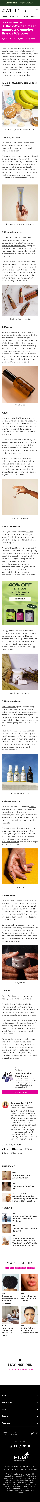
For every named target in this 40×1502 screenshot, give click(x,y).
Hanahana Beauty (10, 707)
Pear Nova (17, 906)
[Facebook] (15, 1446)
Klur (3, 418)
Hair (12, 16)
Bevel (28, 999)
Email (6, 1153)
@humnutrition (14, 1369)
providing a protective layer (14, 246)
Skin (5, 16)
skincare (31, 1268)
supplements (30, 466)
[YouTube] (29, 1446)
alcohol (18, 1053)
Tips (21, 22)
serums (5, 466)
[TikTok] (20, 1446)
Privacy (23, 1469)
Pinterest (31, 1149)
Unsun (5, 270)
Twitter (7, 1149)
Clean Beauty (20, 1268)
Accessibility (32, 1469)
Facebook (18, 1149)
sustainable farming (10, 842)
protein (34, 817)
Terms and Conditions (10, 1469)
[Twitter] (24, 1446)
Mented (5, 332)
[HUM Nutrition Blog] (20, 3)
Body (18, 16)
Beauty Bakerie (8, 145)
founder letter (11, 453)
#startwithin (27, 1369)
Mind (26, 16)
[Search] (37, 10)
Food (33, 16)
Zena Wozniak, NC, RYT (13, 39)
